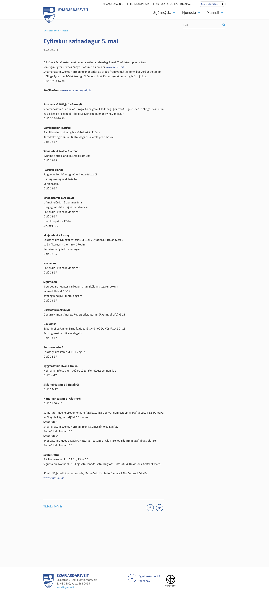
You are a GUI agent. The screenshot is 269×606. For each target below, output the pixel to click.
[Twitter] (159, 508)
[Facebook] (151, 508)
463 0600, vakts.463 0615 (74, 583)
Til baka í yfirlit (52, 506)
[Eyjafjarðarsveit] (48, 587)
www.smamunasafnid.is (76, 90)
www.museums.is (116, 67)
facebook (132, 578)
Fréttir (65, 30)
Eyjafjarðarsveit (51, 30)
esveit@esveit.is (67, 587)
